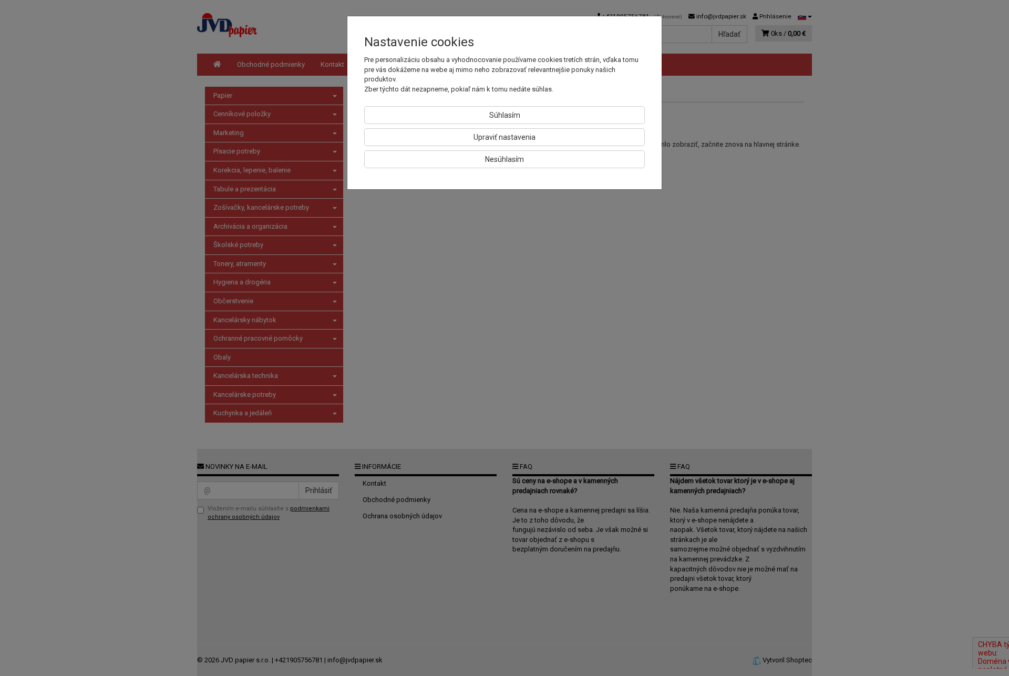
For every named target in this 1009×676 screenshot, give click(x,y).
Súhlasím (504, 115)
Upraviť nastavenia (504, 137)
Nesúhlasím (504, 159)
